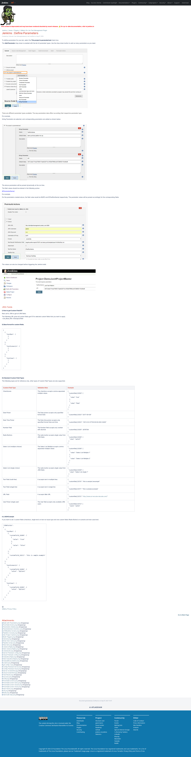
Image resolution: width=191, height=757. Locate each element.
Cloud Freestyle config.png (12, 655)
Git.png (5, 690)
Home (10, 30)
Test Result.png (8, 675)
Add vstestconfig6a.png (11, 649)
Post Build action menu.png (12, 683)
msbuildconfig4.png (9, 657)
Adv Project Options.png (11, 635)
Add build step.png (9, 694)
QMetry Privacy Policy (9, 609)
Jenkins (4, 30)
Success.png (7, 677)
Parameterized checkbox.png (13, 629)
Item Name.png (8, 689)
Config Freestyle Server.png (12, 667)
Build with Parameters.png (11, 623)
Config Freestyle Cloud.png (12, 669)
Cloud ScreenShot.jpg (10, 673)
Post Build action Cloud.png (12, 687)
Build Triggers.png (9, 637)
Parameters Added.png (10, 627)
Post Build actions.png (10, 681)
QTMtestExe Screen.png (11, 631)
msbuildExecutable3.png (11, 661)
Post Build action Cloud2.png (12, 685)
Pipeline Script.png (9, 643)
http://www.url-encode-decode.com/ (95, 496)
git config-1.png (8, 665)
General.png (7, 639)
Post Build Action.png (10, 625)
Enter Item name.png (10, 641)
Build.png (6, 692)
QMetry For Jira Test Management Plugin (33, 30)
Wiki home (95, 707)
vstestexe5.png (8, 651)
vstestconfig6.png (9, 647)
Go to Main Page (183, 615)
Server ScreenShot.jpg (10, 671)
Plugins (16, 30)
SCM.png (6, 679)
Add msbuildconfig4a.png (11, 659)
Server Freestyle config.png (12, 653)
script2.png (7, 663)
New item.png (7, 645)
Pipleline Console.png (10, 633)
